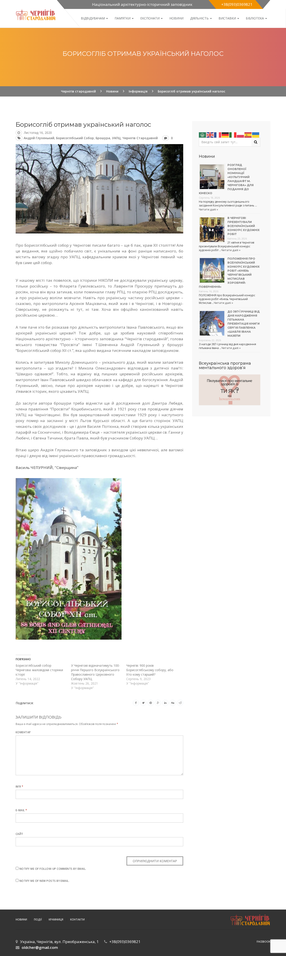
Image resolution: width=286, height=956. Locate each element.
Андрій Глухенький (39, 138)
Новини (176, 18)
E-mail (21, 810)
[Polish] (240, 134)
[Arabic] (202, 134)
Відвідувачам (93, 18)
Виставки (228, 18)
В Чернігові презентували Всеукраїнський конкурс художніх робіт (243, 226)
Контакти (77, 919)
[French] (218, 134)
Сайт (19, 834)
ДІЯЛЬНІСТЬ (200, 18)
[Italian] (233, 134)
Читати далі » (208, 209)
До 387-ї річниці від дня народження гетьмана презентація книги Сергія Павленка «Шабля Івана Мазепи (243, 323)
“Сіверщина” (66, 467)
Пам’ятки (123, 18)
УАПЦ (116, 138)
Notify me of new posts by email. (44, 881)
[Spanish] (248, 134)
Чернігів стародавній (140, 138)
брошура (103, 138)
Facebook (263, 941)
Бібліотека (255, 18)
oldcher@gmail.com (40, 947)
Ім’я (19, 786)
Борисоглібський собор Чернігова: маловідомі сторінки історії (39, 670)
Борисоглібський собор (75, 138)
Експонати (150, 18)
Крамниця (56, 919)
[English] (210, 134)
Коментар (23, 732)
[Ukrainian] (256, 134)
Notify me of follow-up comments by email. (52, 869)
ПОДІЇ (38, 919)
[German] (225, 134)
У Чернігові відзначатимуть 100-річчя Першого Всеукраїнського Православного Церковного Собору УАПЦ (95, 672)
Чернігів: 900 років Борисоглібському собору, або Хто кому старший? (149, 670)
